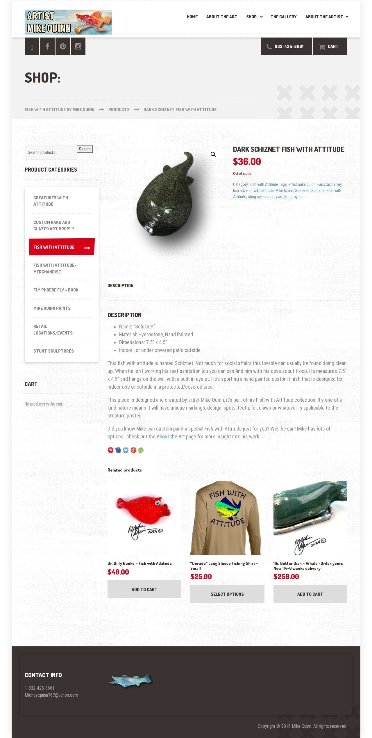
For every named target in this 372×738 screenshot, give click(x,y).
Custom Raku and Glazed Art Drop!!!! (53, 226)
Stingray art (293, 196)
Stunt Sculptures (53, 351)
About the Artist (324, 16)
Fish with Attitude (264, 184)
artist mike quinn (302, 184)
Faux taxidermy (329, 184)
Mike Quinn (284, 190)
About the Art (221, 16)
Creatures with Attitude (50, 201)
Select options (227, 594)
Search (85, 149)
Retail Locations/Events (53, 329)
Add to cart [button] (145, 589)
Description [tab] (120, 285)
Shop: (252, 16)
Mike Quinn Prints (52, 308)
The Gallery (284, 16)
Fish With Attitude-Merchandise (54, 268)
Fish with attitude (260, 190)
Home (192, 16)
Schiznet (302, 190)
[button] (213, 154)
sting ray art (272, 196)
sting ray (255, 196)
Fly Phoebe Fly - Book (55, 290)
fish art (238, 190)
